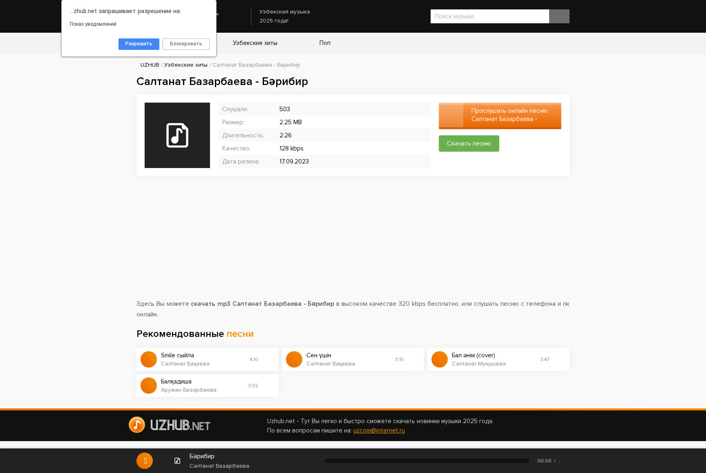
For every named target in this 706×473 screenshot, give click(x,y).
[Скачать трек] (268, 359)
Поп (324, 43)
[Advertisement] (353, 241)
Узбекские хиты (254, 43)
